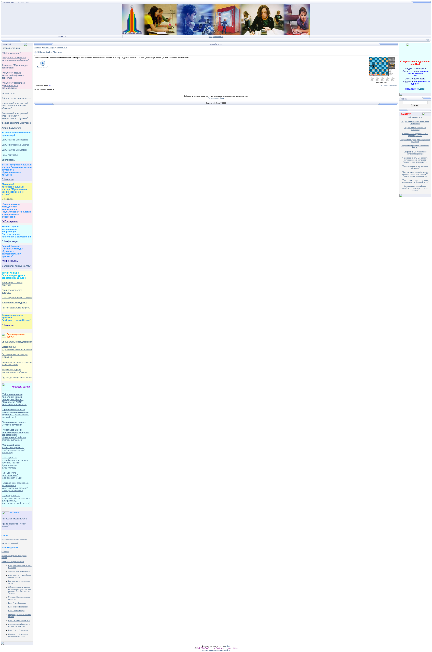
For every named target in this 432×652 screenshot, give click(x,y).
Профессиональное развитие (14, 539)
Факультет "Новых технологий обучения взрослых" (13, 75)
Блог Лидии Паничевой (18, 607)
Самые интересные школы (15, 145)
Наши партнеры (10, 155)
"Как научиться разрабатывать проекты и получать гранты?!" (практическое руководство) (415, 174)
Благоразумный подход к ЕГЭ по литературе (19, 625)
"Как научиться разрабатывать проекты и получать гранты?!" (15, 462)
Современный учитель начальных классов (18, 635)
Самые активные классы (14, 150)
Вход (222, 98)
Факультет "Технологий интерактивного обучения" (15, 58)
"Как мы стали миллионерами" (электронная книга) (12, 475)
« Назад (384, 85)
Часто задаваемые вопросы (16, 307)
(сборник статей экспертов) (14, 438)
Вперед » (393, 85)
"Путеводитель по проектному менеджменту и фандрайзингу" (16, 499)
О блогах (5, 551)
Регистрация (213, 98)
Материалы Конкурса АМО (16, 266)
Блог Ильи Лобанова (17, 603)
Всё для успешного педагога (16, 98)
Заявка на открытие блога (13, 562)
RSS (427, 40)
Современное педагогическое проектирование (17, 363)
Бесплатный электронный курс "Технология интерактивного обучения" (15, 116)
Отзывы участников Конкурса (17, 297)
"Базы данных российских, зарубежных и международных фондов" (15, 487)
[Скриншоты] (382, 66)
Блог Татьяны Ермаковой (19, 620)
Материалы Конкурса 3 (14, 302)
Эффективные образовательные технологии (17, 348)
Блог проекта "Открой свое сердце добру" (19, 576)
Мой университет (216, 37)
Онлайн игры (49, 48)
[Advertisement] (417, 250)
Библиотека (8, 160)
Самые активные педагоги (15, 139)
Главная (62, 36)
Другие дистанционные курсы (17, 377)
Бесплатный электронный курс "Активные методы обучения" (15, 105)
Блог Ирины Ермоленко (18, 630)
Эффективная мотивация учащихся (415, 128)
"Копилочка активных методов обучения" (14, 423)
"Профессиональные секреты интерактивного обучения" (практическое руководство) (415, 160)
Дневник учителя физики (19, 571)
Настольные (62, 48)
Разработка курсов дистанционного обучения (415, 141)
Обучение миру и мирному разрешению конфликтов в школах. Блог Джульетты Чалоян (20, 590)
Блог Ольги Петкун (16, 611)
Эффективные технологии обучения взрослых (415, 153)
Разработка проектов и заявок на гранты (415, 147)
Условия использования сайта (216, 650)
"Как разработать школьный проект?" (13, 446)
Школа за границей (10, 543)
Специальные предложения (17, 342)
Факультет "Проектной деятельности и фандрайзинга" (13, 85)
